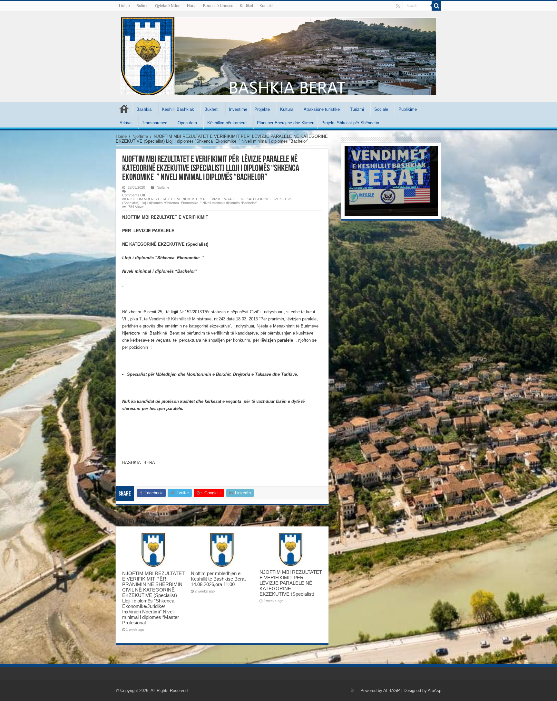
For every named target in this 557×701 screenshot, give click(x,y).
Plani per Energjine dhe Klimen (285, 122)
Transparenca (154, 122)
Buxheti (211, 109)
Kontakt (266, 6)
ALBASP (391, 690)
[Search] (436, 6)
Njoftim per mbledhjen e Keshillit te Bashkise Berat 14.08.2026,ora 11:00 (218, 579)
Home (121, 136)
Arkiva (126, 122)
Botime (142, 6)
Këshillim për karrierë (227, 122)
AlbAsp (434, 690)
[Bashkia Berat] (278, 55)
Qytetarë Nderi (168, 6)
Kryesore (124, 108)
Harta (192, 6)
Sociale (381, 109)
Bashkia (143, 109)
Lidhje (124, 6)
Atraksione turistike (322, 109)
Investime (238, 109)
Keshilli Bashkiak (178, 109)
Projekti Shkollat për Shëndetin (350, 122)
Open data (187, 122)
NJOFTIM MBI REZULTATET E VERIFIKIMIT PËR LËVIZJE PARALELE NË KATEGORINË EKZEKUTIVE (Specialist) (290, 583)
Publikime (407, 109)
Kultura (286, 109)
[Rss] (398, 6)
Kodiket (246, 6)
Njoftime (140, 136)
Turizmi (357, 109)
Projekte (262, 109)
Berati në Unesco (218, 6)
